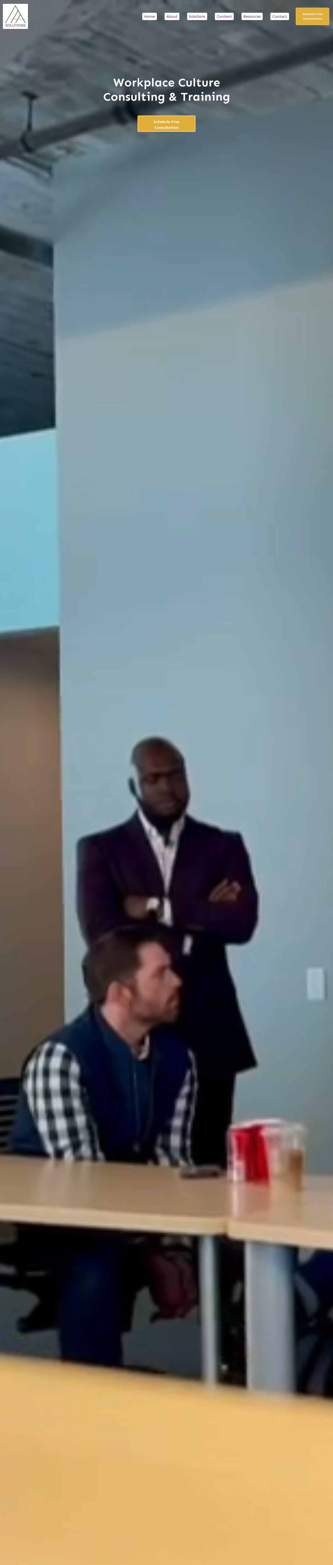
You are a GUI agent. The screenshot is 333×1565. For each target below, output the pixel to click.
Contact (279, 16)
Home (149, 16)
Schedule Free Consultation (312, 16)
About (171, 16)
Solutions (197, 16)
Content (224, 16)
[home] (15, 16)
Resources (252, 16)
